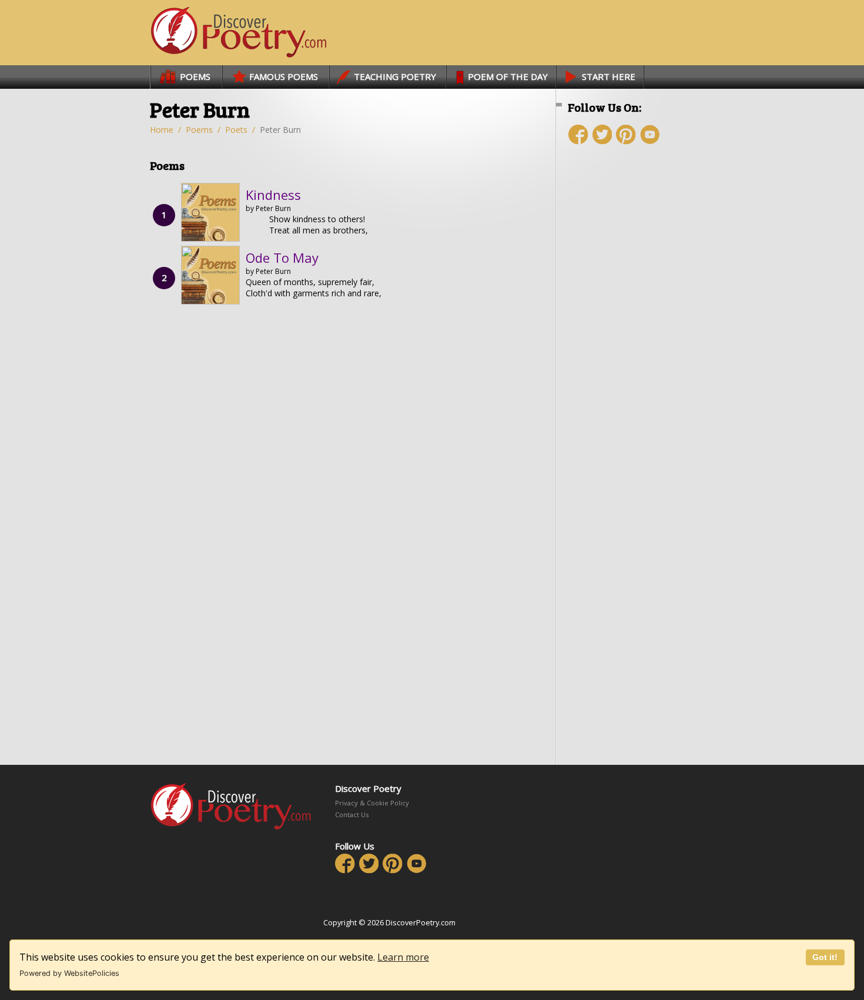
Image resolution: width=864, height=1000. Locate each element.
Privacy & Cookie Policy (372, 802)
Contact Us (352, 814)
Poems (199, 129)
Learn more (403, 957)
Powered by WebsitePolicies (69, 973)
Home (161, 129)
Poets (236, 129)
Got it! (825, 957)
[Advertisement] (637, 362)
